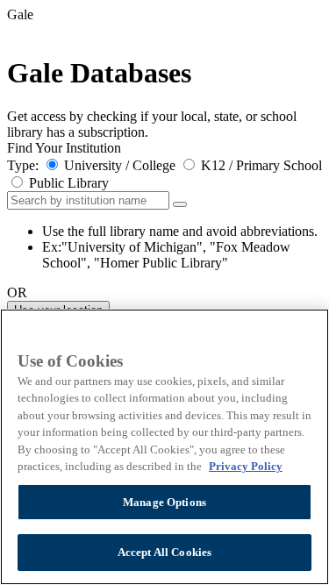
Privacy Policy (246, 466)
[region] (164, 447)
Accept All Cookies (164, 552)
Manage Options (164, 502)
